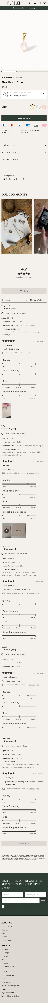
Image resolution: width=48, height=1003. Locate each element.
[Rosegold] (44, 107)
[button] (11, 77)
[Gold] (32, 107)
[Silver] (38, 107)
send (43, 901)
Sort (26, 300)
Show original (34, 353)
